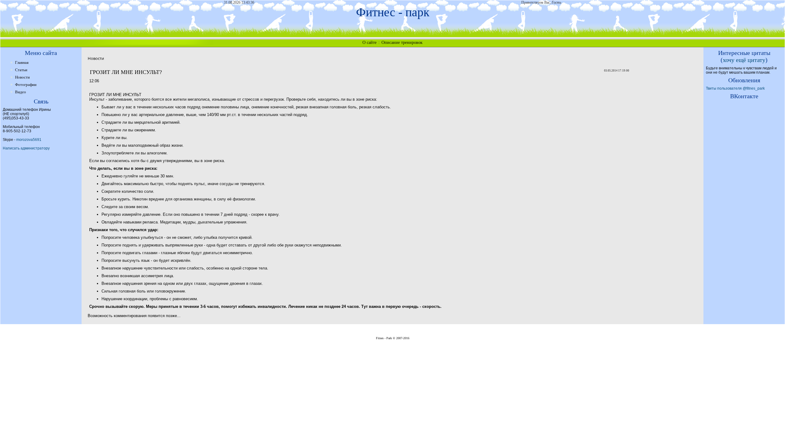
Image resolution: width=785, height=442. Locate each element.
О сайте (369, 42)
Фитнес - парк (392, 12)
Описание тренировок (402, 42)
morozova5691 (28, 140)
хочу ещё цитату (744, 59)
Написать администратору (26, 148)
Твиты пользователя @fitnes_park (735, 88)
